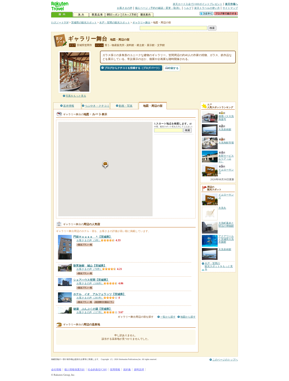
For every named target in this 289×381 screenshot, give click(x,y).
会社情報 (56, 369)
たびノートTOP (60, 22)
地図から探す (188, 316)
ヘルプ (187, 7)
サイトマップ (230, 7)
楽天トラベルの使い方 (207, 7)
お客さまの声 (124, 7)
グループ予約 (129, 14)
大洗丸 (222, 207)
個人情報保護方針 (74, 369)
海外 (81, 14)
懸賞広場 (97, 14)
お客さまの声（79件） (89, 269)
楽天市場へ (231, 4)
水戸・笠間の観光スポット (114, 22)
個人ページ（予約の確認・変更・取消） (158, 7)
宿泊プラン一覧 (84, 244)
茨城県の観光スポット (84, 22)
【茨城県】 (92, 236)
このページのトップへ (225, 359)
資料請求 (139, 369)
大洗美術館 (224, 249)
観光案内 (145, 14)
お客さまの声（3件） (88, 240)
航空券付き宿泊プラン (104, 302)
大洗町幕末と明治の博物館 (226, 224)
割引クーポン (113, 14)
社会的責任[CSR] (97, 369)
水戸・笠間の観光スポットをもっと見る (219, 266)
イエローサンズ (226, 196)
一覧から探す (168, 316)
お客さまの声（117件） (90, 312)
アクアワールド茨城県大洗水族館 (226, 239)
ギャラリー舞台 (141, 22)
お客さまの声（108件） (90, 283)
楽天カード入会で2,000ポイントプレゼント (197, 4)
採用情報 (115, 369)
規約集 (127, 369)
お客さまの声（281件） (90, 297)
